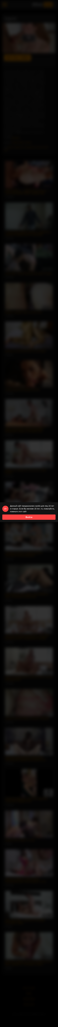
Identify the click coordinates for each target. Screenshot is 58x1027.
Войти (29, 517)
